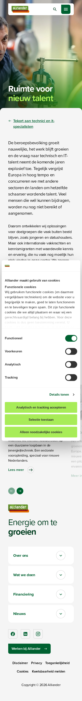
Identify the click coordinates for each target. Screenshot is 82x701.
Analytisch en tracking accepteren (41, 407)
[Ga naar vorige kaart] (11, 491)
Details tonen (59, 394)
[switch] (71, 351)
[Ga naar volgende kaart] (20, 491)
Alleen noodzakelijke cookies (41, 432)
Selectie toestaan (41, 419)
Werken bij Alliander (26, 648)
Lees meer (16, 469)
